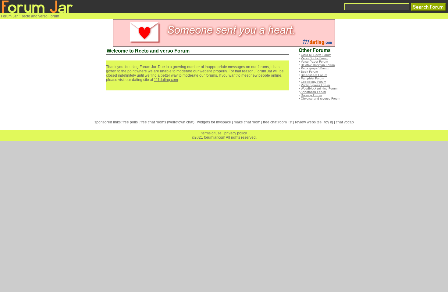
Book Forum (309, 71)
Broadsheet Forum (314, 75)
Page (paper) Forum (315, 68)
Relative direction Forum (318, 65)
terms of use (211, 133)
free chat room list (277, 122)
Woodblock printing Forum (319, 88)
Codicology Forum (313, 81)
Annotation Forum (313, 91)
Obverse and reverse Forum (320, 98)
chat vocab (345, 122)
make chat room (247, 122)
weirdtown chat (180, 122)
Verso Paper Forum (314, 61)
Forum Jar (9, 16)
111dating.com (166, 80)
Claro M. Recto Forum (316, 55)
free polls (130, 122)
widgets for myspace (214, 122)
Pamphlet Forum (312, 78)
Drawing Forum (311, 95)
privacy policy (235, 133)
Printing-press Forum (315, 85)
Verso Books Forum (314, 58)
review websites (308, 122)
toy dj (328, 122)
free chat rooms (153, 122)
